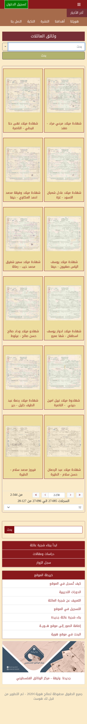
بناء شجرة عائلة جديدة (66, 617)
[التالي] (45, 495)
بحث (43, 56)
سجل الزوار (43, 563)
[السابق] (70, 495)
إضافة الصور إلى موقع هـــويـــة (60, 626)
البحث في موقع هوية (66, 634)
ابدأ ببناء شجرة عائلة (43, 545)
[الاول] (79, 495)
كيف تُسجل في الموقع (65, 584)
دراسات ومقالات (43, 554)
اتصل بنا (16, 21)
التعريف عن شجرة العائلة (64, 601)
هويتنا (74, 21)
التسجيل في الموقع (67, 609)
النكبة (31, 21)
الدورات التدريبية (70, 592)
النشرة (45, 21)
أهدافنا (60, 21)
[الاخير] (35, 495)
